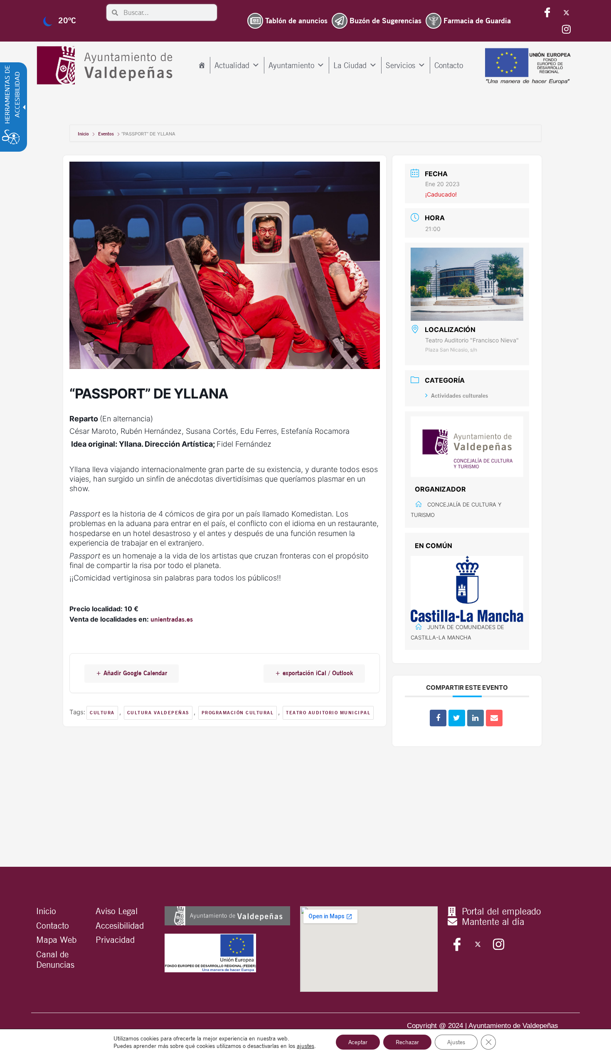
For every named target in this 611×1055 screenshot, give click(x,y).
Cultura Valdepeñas (158, 713)
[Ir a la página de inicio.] (106, 65)
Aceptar (357, 1042)
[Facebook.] (547, 12)
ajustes (305, 1046)
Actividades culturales (459, 395)
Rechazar (407, 1042)
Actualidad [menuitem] (231, 65)
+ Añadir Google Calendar (131, 673)
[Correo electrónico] (494, 718)
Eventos (106, 134)
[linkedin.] (475, 718)
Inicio (84, 134)
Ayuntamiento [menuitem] (291, 65)
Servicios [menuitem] (400, 65)
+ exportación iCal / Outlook (314, 673)
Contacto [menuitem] (448, 65)
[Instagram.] (566, 29)
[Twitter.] (566, 12)
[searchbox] (167, 12)
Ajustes (456, 1042)
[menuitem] (202, 65)
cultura (102, 713)
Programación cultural (238, 713)
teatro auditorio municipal (328, 713)
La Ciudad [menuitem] (350, 65)
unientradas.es (171, 619)
